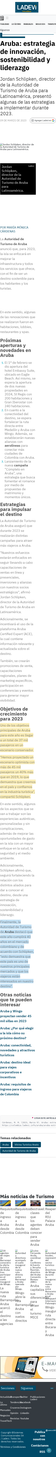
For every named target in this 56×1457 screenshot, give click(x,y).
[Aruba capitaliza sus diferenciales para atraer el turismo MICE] (35, 1266)
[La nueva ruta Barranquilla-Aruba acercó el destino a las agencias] (5, 1267)
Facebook (25, 1402)
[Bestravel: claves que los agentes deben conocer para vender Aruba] (35, 1203)
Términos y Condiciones (13, 1446)
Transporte (16, 1396)
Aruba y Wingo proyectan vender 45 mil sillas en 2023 (15, 1016)
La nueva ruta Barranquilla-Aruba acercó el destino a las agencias (9, 1306)
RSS (42, 1452)
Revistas (14, 1418)
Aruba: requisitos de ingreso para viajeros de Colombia (16, 1089)
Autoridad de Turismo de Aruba (19, 1150)
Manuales (28, 24)
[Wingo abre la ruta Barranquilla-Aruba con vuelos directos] (20, 1269)
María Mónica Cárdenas (14, 229)
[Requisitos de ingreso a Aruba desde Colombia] (5, 1203)
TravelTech (6, 1420)
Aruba (5, 1144)
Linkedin (24, 1413)
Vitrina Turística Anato (27, 1144)
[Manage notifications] (49, 1450)
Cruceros (15, 1407)
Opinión (14, 1413)
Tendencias (16, 1402)
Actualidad (6, 1396)
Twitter (24, 1396)
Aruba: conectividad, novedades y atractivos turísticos (17, 1050)
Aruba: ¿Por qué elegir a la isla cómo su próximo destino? (17, 1033)
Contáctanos (40, 1445)
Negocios (40, 24)
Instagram (25, 1407)
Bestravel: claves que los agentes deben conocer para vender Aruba (37, 1227)
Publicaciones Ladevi (37, 1398)
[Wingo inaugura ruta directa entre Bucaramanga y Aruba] (50, 1277)
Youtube (24, 1418)
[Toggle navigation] (6, 18)
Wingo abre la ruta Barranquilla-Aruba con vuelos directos (24, 1307)
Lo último (16, 24)
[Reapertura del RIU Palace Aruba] (50, 1203)
